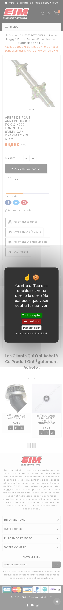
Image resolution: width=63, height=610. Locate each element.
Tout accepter (31, 315)
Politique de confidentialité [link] (31, 333)
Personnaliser (31, 328)
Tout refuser (31, 321)
